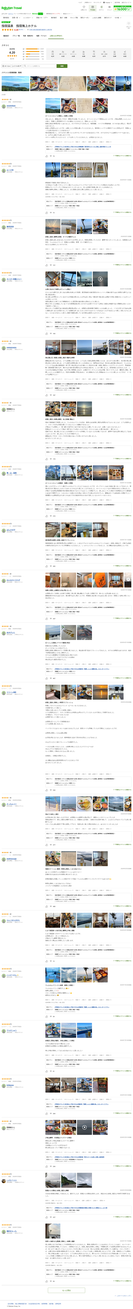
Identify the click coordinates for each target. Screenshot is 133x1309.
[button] (15, 83)
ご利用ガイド (88, 2)
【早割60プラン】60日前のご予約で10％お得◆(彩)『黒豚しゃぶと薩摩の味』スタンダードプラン (81, 669)
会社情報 (11, 1304)
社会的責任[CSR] (34, 1304)
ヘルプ (80, 2)
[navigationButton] (128, 83)
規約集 (51, 1304)
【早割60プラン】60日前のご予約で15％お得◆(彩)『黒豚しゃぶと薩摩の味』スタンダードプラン (81, 1007)
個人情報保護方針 (21, 1304)
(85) (28, 36)
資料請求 (58, 1304)
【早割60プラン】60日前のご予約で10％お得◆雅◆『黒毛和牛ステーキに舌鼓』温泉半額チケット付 (82, 147)
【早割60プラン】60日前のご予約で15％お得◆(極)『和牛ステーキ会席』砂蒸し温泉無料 (79, 1157)
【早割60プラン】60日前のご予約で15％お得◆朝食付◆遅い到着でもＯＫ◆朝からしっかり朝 (80, 1208)
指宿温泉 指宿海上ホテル (19, 26)
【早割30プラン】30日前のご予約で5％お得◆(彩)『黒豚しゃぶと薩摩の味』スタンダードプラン (81, 1104)
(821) (56, 36)
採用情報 (44, 1304)
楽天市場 (117, 2)
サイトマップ (97, 2)
